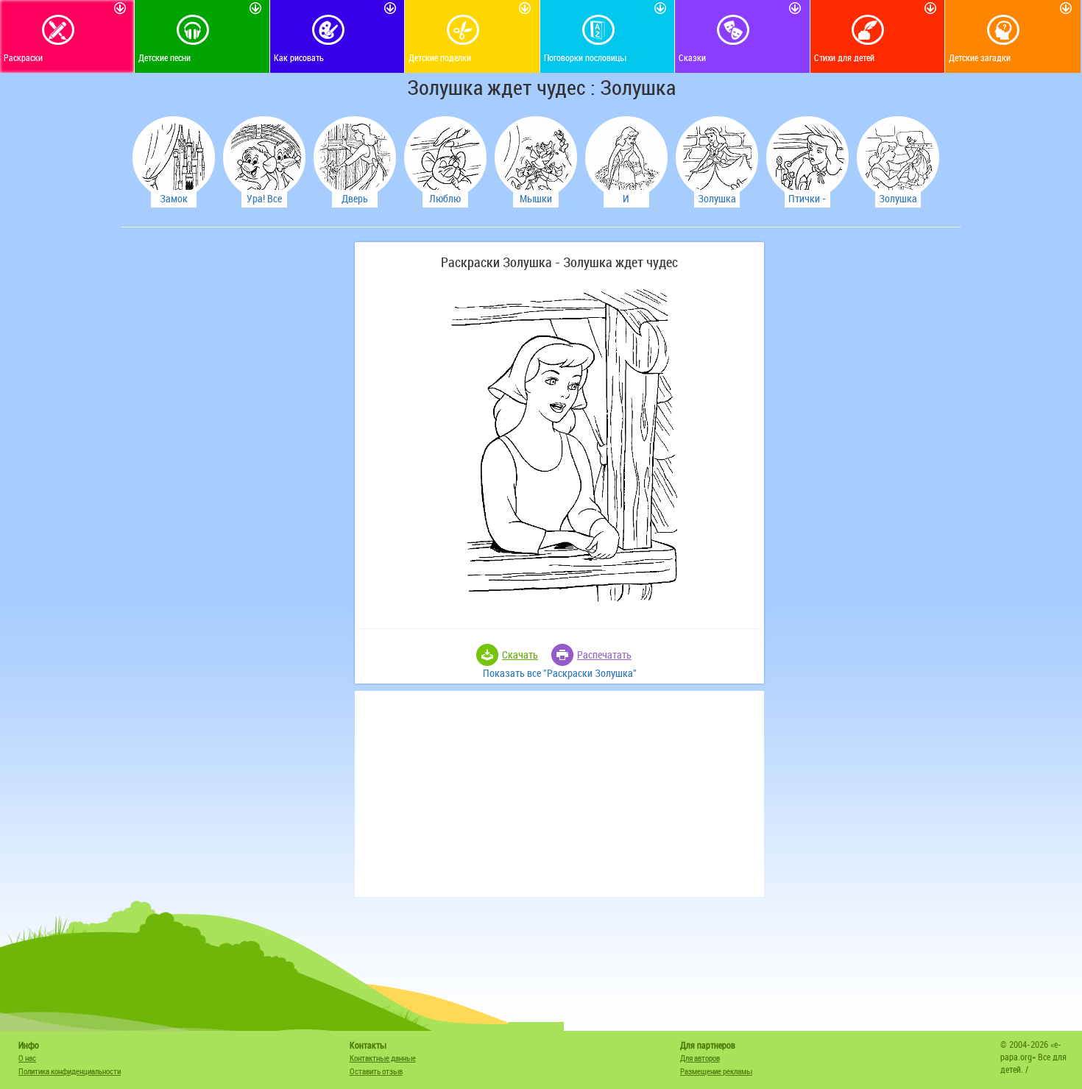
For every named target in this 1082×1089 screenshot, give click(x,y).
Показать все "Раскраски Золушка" (560, 673)
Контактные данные (383, 1057)
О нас (27, 1057)
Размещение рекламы (716, 1070)
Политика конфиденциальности (69, 1070)
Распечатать (604, 654)
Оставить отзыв (376, 1070)
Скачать (520, 654)
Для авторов (700, 1057)
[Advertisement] (235, 463)
